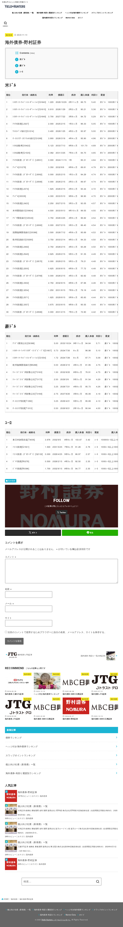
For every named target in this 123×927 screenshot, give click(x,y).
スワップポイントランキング (102, 13)
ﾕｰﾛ (19, 71)
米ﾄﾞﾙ (20, 59)
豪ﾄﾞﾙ (20, 65)
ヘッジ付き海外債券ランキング (76, 13)
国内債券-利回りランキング (52, 18)
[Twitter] (61, 512)
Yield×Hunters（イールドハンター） (56, 919)
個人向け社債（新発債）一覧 (23, 13)
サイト (8, 617)
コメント (10, 556)
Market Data (70, 18)
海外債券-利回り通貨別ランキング (49, 13)
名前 (8, 589)
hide (32, 53)
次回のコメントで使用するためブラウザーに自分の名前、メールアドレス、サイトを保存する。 (57, 632)
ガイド (80, 18)
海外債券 (9, 35)
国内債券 (29, 818)
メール (9, 603)
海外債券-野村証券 (27, 792)
